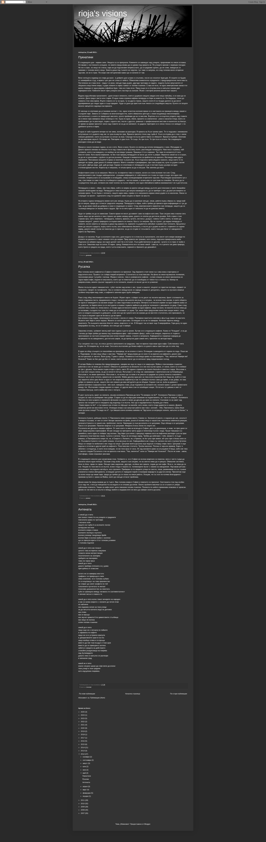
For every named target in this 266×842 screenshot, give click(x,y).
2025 (83, 712)
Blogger (147, 824)
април (85, 787)
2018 (83, 735)
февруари (87, 793)
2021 (83, 725)
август (85, 763)
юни (84, 770)
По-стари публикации (178, 694)
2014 (83, 748)
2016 (83, 741)
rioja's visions (102, 13)
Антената (84, 509)
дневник (88, 255)
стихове (88, 687)
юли (84, 767)
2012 (83, 754)
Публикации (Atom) (97, 698)
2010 (83, 804)
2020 (83, 728)
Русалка (84, 266)
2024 (83, 715)
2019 (83, 731)
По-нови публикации (87, 694)
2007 (83, 813)
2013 (83, 751)
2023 (83, 718)
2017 (83, 738)
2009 (83, 807)
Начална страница (132, 694)
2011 (83, 800)
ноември (86, 757)
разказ (88, 498)
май (84, 773)
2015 (83, 744)
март (85, 790)
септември (87, 760)
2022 (83, 722)
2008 (83, 810)
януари (86, 796)
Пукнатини (85, 57)
